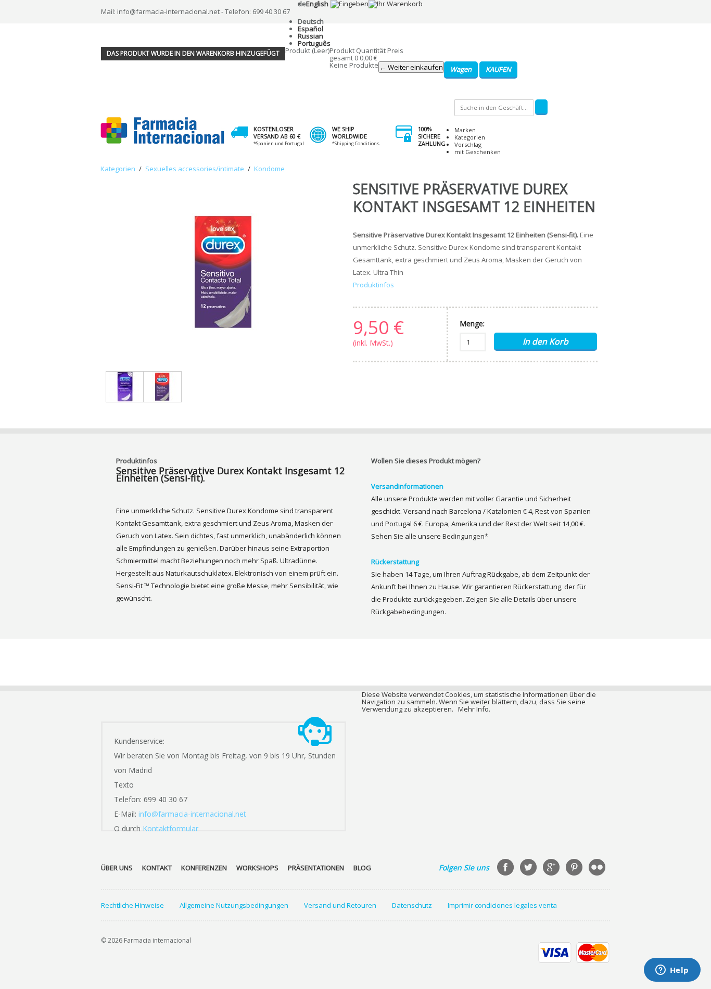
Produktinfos (373, 284)
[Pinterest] (575, 868)
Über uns (117, 867)
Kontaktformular (170, 828)
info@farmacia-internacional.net (192, 814)
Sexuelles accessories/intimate (194, 168)
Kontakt (157, 867)
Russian (310, 36)
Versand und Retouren (340, 905)
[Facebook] (506, 868)
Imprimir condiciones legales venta (502, 905)
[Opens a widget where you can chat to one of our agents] (672, 971)
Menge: (472, 323)
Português (314, 43)
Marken (465, 130)
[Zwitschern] (529, 868)
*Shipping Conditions (355, 143)
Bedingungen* (465, 536)
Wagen (461, 69)
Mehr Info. (474, 709)
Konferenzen (204, 867)
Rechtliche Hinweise (132, 905)
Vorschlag (467, 144)
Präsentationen (316, 867)
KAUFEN (498, 69)
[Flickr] (598, 868)
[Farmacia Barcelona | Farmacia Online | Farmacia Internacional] (162, 131)
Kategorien (469, 137)
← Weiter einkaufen (411, 67)
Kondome (269, 168)
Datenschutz (412, 905)
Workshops (257, 867)
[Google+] (552, 868)
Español (310, 28)
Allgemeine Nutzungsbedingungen (234, 905)
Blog (362, 867)
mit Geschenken (477, 152)
